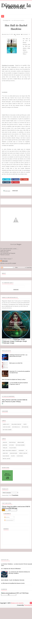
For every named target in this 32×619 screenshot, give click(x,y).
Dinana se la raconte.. (16, 6)
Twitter (7, 179)
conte (25, 424)
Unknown (15, 190)
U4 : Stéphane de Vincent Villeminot (11, 568)
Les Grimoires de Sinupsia (7, 253)
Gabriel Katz (6, 424)
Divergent (21, 450)
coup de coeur (6, 427)
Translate (15, 495)
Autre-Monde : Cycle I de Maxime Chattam (12, 580)
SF (26, 450)
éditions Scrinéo (7, 429)
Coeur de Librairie (5, 250)
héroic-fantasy (23, 453)
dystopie (11, 445)
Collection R (12, 447)
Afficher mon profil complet (8, 263)
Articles (7, 517)
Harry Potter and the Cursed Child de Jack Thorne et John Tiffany (14, 400)
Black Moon (6, 456)
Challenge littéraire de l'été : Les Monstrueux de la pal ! (18, 355)
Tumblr (7, 182)
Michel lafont (6, 458)
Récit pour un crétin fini (15, 363)
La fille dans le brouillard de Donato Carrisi (12, 583)
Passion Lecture (4, 254)
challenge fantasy (16, 424)
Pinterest (17, 182)
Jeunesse (5, 445)
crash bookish (13, 453)
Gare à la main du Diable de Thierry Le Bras (13, 379)
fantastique (12, 442)
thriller (5, 447)
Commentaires (9, 520)
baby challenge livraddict (10, 450)
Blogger (19, 244)
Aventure (5, 453)
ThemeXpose (28, 605)
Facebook (16, 179)
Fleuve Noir (20, 456)
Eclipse (13, 456)
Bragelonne (21, 442)
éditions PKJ (25, 427)
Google (25, 179)
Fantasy (5, 442)
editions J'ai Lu (16, 427)
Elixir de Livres (4, 252)
